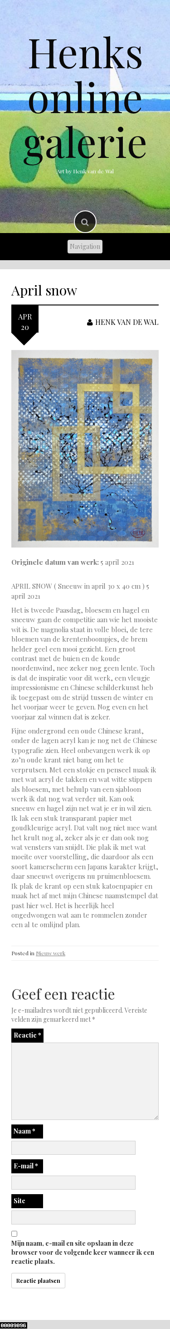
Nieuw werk (50, 953)
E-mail (26, 1166)
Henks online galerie (85, 96)
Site (19, 1200)
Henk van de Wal (127, 322)
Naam (24, 1131)
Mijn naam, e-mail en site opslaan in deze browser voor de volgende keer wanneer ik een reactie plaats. (82, 1252)
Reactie (27, 1035)
